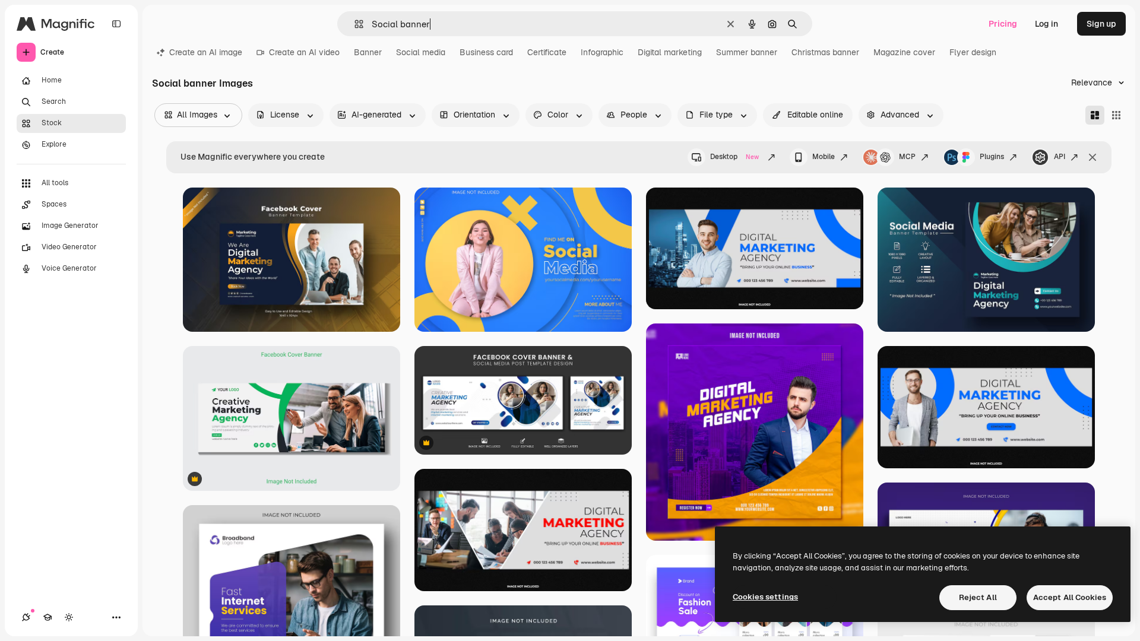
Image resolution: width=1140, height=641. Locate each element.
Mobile (823, 156)
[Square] (1116, 115)
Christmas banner (825, 52)
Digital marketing (670, 52)
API (1059, 156)
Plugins (992, 156)
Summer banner (746, 52)
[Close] (1092, 157)
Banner (368, 52)
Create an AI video (304, 52)
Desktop (734, 156)
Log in (1046, 23)
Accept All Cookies (1069, 597)
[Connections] (26, 617)
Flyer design (972, 52)
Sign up (1101, 23)
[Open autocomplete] (354, 24)
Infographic (602, 52)
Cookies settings (765, 597)
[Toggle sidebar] (116, 23)
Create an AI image (205, 52)
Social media (420, 52)
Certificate (546, 52)
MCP (907, 156)
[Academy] (47, 617)
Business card (486, 52)
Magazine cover (904, 52)
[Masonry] (1094, 115)
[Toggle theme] (68, 617)
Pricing (1003, 23)
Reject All (978, 597)
